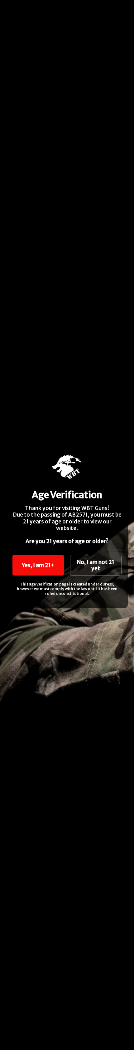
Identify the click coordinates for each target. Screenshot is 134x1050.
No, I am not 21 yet (95, 565)
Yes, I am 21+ (38, 565)
